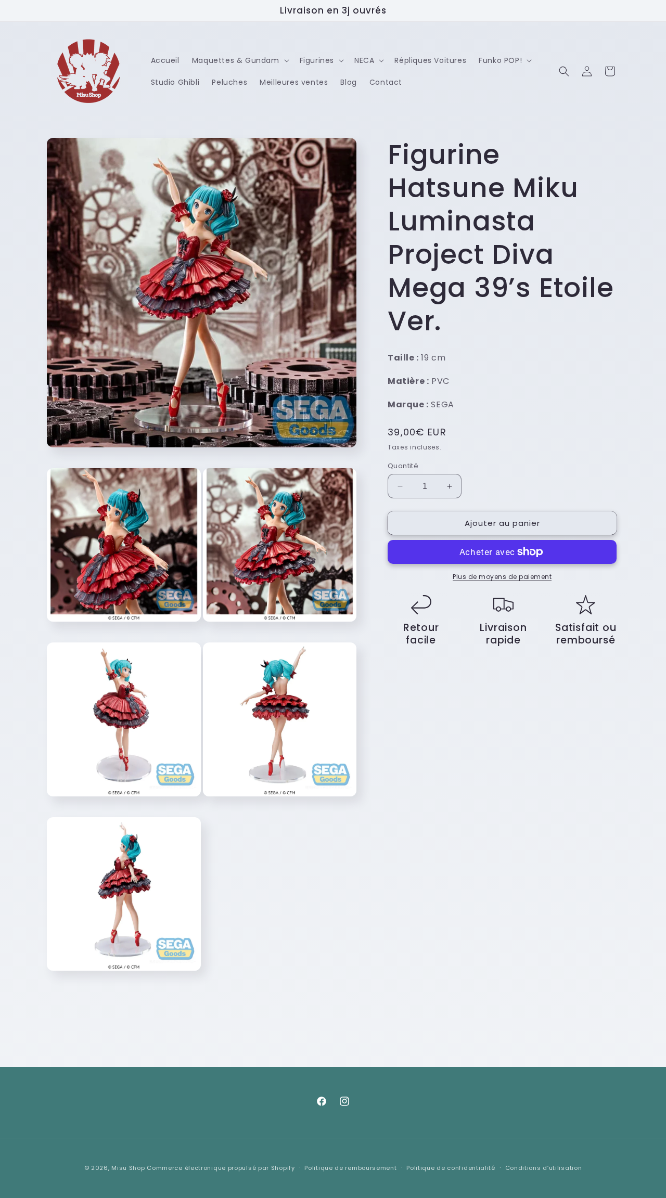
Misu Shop (128, 1168)
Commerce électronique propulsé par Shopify (220, 1168)
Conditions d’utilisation (543, 1167)
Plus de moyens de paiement (502, 576)
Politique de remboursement (350, 1167)
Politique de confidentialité (450, 1167)
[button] (239, 60)
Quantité (403, 466)
